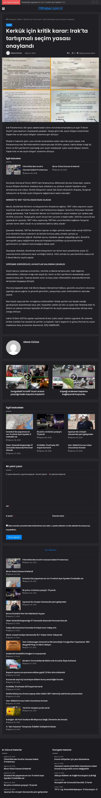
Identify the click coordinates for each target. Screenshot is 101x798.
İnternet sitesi (58, 516)
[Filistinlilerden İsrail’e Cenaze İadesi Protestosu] (13, 170)
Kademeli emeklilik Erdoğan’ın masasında (26, 653)
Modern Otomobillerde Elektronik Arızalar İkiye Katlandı (49, 660)
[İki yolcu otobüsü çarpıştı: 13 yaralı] (50, 421)
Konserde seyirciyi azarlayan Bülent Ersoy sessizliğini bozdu (34, 679)
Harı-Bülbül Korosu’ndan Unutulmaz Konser (80, 446)
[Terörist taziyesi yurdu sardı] (13, 711)
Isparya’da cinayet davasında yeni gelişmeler (80, 433)
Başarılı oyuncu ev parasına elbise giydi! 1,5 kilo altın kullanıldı (35, 672)
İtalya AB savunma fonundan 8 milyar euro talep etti (31, 627)
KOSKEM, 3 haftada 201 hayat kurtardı (48, 446)
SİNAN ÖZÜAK (16, 53)
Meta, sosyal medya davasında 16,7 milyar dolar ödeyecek (34, 635)
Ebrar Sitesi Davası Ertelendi (65, 166)
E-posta (10, 516)
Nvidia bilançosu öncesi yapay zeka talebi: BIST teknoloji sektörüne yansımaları (44, 693)
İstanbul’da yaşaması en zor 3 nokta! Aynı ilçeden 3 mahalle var (47, 2)
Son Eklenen (50, 550)
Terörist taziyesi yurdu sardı (36, 708)
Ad (8, 506)
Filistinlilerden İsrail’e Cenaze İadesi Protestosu (45, 559)
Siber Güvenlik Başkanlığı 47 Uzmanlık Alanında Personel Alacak (19, 447)
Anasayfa (12, 19)
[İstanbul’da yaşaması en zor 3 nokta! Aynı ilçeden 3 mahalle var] (19, 421)
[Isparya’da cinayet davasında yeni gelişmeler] (81, 421)
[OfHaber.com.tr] (50, 8)
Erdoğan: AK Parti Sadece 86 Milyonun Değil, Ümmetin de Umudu (36, 719)
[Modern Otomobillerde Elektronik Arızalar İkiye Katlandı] (13, 664)
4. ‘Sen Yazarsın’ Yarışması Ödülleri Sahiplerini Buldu (31, 726)
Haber (19, 19)
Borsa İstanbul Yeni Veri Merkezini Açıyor (25, 613)
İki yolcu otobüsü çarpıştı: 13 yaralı (49, 433)
